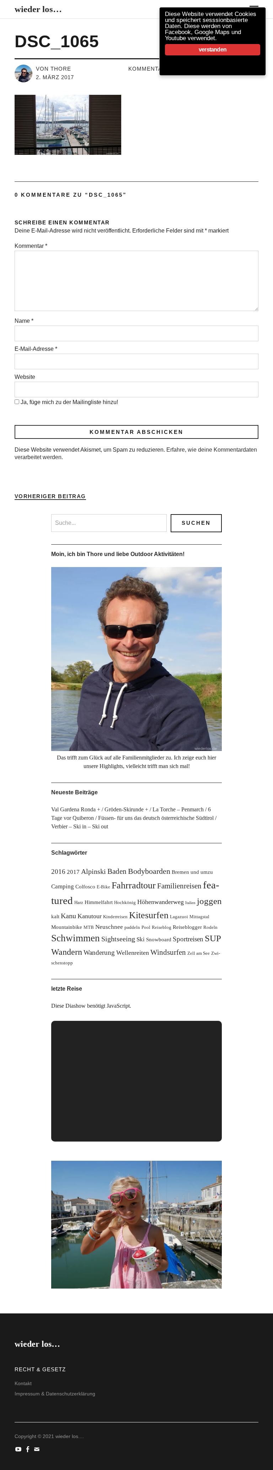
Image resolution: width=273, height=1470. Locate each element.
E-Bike (103, 886)
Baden (117, 871)
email (37, 1448)
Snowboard (158, 939)
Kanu (68, 916)
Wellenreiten (132, 952)
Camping (62, 886)
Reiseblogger (187, 927)
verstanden (212, 50)
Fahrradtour (134, 885)
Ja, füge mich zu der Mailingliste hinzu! (68, 402)
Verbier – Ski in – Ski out (79, 826)
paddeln (132, 927)
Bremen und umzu (192, 872)
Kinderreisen (115, 916)
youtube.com (19, 1448)
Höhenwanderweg (160, 901)
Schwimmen (75, 938)
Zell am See (198, 953)
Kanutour (89, 916)
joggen (209, 901)
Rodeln (210, 927)
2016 (58, 871)
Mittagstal (199, 916)
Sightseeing (118, 939)
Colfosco (85, 886)
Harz (78, 902)
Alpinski (93, 871)
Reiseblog (161, 927)
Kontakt (23, 1383)
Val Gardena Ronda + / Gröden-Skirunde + (99, 809)
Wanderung (99, 952)
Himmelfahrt (99, 902)
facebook (28, 1448)
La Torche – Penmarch (178, 809)
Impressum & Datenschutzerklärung (55, 1393)
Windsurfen (168, 952)
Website (25, 377)
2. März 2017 (55, 77)
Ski (140, 939)
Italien (190, 903)
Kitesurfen (148, 915)
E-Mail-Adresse (36, 349)
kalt (55, 916)
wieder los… (38, 9)
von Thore (53, 69)
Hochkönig (125, 902)
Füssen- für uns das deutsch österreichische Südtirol (156, 818)
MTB (89, 927)
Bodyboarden (149, 871)
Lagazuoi (179, 916)
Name (24, 321)
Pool (145, 927)
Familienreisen (179, 886)
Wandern (66, 952)
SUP (213, 938)
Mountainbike (66, 927)
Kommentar (31, 246)
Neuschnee (109, 927)
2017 (73, 872)
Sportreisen (188, 939)
